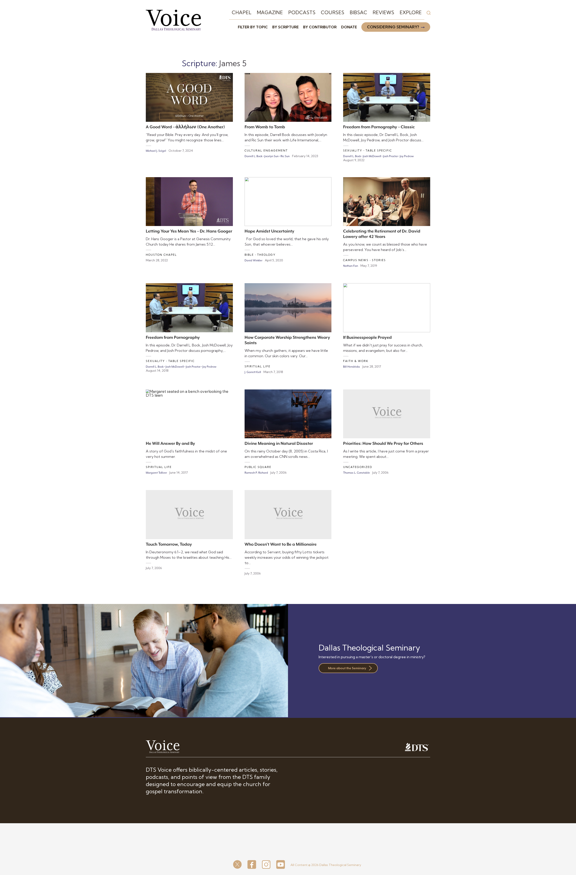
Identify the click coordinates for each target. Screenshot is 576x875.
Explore (411, 12)
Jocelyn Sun (271, 156)
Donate (349, 27)
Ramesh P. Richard (256, 472)
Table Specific (379, 150)
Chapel (241, 12)
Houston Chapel (161, 254)
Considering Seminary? (393, 27)
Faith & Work (355, 361)
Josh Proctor (390, 156)
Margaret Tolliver (156, 472)
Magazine (270, 12)
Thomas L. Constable (356, 472)
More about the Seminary (347, 668)
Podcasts (301, 12)
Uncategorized (357, 467)
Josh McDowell (372, 156)
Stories (379, 260)
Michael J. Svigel (156, 150)
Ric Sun (285, 156)
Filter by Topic (253, 27)
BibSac (358, 12)
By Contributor (320, 27)
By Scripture (285, 27)
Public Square (258, 467)
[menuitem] (241, 12)
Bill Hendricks (351, 366)
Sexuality (352, 150)
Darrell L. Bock (253, 156)
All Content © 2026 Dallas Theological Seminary (325, 865)
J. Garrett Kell (253, 372)
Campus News (356, 260)
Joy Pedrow (407, 156)
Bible (249, 254)
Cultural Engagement (266, 150)
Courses (332, 12)
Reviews (383, 12)
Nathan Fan (350, 265)
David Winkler (253, 260)
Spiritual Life (257, 366)
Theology (266, 254)
